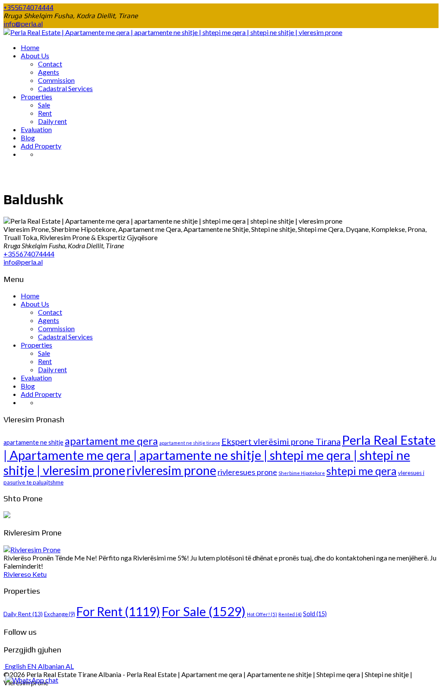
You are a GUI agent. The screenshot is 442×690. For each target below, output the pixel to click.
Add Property (41, 146)
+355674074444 (28, 7)
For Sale (203, 611)
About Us (35, 55)
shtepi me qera (361, 470)
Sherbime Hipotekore (301, 473)
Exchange (59, 614)
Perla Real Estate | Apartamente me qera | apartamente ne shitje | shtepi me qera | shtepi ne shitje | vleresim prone (219, 455)
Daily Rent (23, 613)
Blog (28, 137)
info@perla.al (23, 24)
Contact (50, 64)
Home (30, 47)
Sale (44, 105)
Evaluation (36, 129)
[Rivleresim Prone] (31, 549)
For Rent (118, 611)
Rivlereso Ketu (25, 574)
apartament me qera (111, 441)
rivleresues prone (247, 472)
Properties (36, 96)
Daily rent (52, 121)
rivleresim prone (171, 470)
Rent (45, 113)
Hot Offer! (262, 614)
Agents (48, 72)
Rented (290, 614)
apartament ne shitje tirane (189, 443)
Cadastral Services (65, 88)
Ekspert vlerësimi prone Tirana (281, 441)
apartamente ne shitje (33, 442)
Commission (56, 80)
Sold (315, 613)
